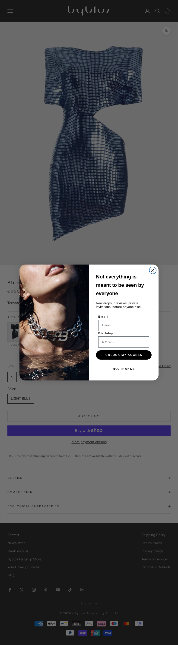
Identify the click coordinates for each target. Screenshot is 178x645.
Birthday (105, 333)
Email (103, 316)
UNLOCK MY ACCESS (123, 355)
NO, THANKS (124, 368)
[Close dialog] (152, 270)
